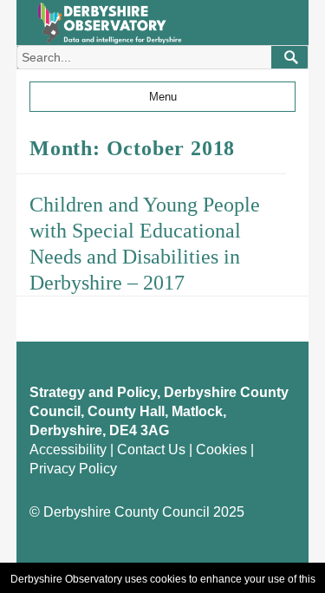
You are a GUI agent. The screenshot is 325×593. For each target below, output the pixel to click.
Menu (163, 96)
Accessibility (68, 449)
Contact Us (151, 449)
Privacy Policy (73, 468)
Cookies (221, 449)
